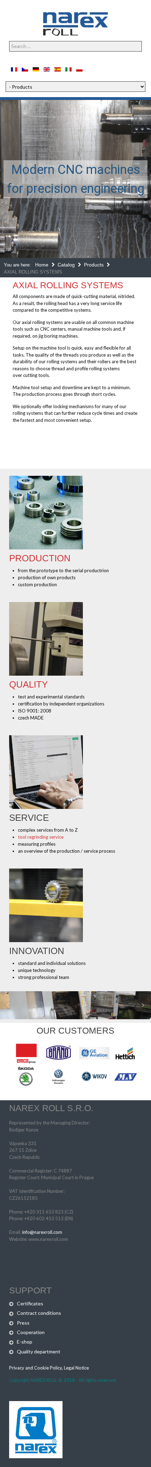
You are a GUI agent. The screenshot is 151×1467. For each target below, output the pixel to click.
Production (40, 558)
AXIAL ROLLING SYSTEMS (68, 285)
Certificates (30, 1303)
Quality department (38, 1351)
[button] (8, 1005)
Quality (28, 684)
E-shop (24, 1342)
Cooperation (31, 1332)
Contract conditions (39, 1313)
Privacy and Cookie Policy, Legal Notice (49, 1368)
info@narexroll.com (42, 1232)
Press (23, 1323)
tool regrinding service (41, 837)
